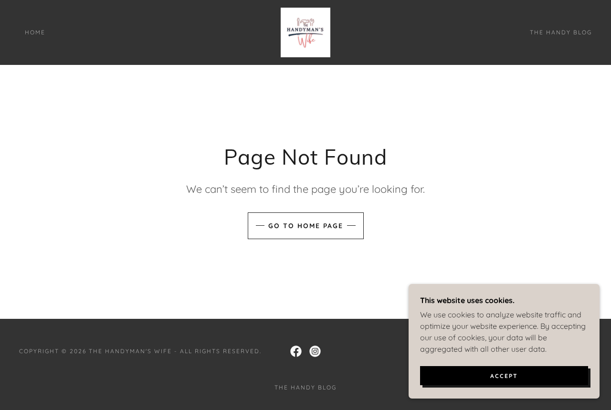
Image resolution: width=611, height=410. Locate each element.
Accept (504, 375)
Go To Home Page (305, 225)
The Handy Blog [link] (561, 32)
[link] (305, 31)
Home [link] (35, 32)
